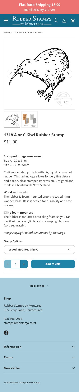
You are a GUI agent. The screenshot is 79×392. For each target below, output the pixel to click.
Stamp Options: (13, 241)
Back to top (37, 285)
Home (7, 32)
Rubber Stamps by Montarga (25, 382)
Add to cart (52, 264)
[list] (39, 73)
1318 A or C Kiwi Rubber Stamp (28, 32)
